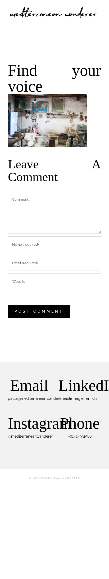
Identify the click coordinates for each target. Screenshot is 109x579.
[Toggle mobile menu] (99, 22)
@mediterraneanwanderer (30, 436)
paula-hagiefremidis (79, 398)
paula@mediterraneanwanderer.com (39, 398)
